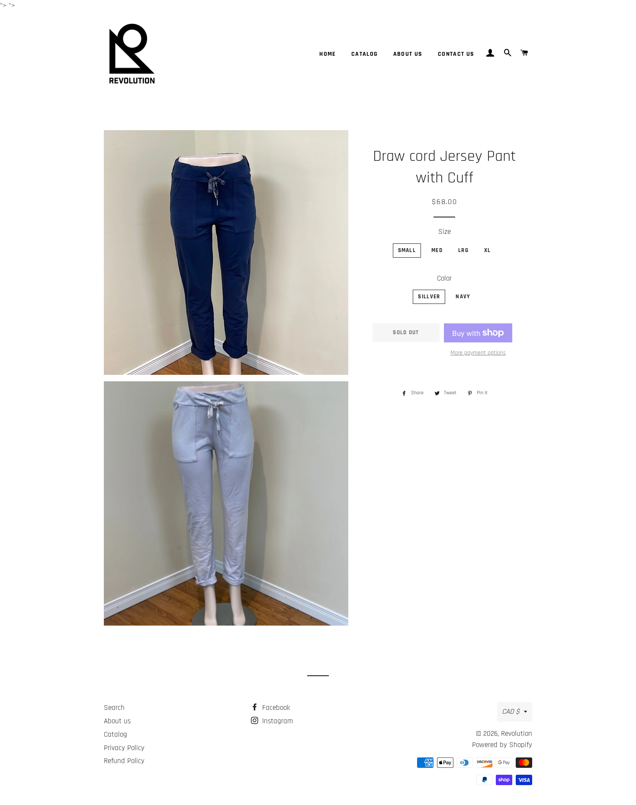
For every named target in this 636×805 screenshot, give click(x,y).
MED (437, 250)
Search (114, 707)
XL (487, 250)
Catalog (364, 54)
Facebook (275, 707)
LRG (463, 250)
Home (327, 54)
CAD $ (511, 711)
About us (408, 54)
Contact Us (456, 54)
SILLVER (429, 296)
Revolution (516, 733)
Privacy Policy (124, 748)
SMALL (407, 250)
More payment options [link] (478, 353)
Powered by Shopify (502, 745)
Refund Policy (124, 761)
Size (444, 231)
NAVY (463, 296)
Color (444, 278)
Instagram (276, 721)
